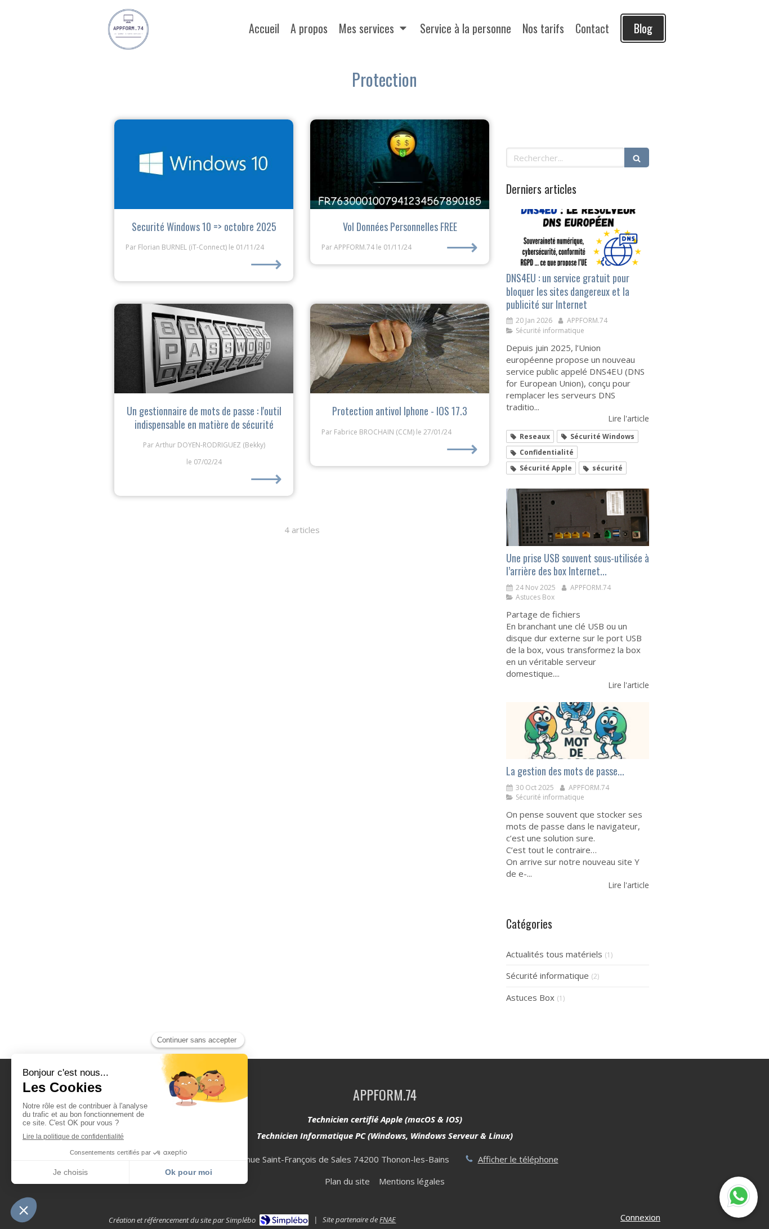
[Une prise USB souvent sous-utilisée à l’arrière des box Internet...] (577, 517)
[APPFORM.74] (128, 51)
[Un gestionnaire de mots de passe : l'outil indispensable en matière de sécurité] (203, 348)
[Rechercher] (636, 157)
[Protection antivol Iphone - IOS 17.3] (399, 348)
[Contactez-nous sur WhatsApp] (738, 1197)
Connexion (640, 1217)
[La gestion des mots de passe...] (577, 731)
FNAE (387, 1219)
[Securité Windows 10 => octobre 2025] (203, 164)
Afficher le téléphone (518, 1159)
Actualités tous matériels (554, 954)
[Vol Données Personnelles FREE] (399, 164)
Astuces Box (530, 997)
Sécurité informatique (547, 975)
